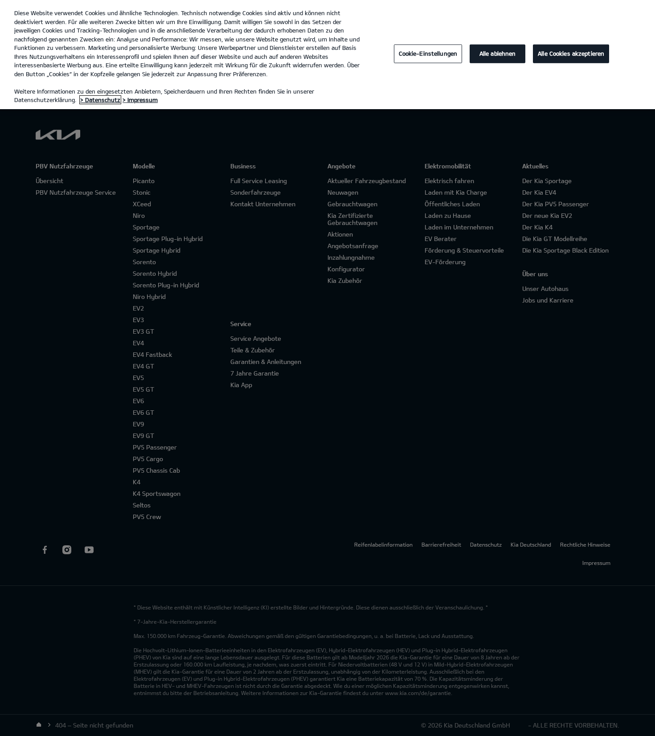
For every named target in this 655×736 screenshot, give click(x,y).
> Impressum (140, 99)
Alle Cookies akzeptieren (571, 53)
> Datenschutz (100, 99)
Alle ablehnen (497, 53)
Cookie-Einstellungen (428, 53)
